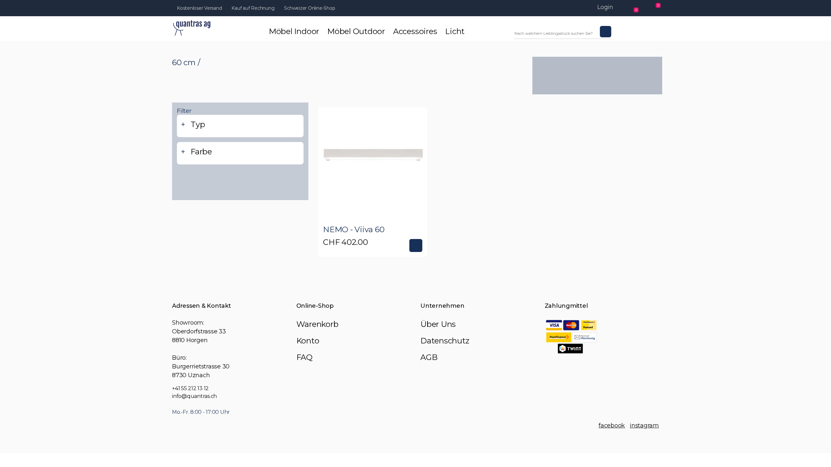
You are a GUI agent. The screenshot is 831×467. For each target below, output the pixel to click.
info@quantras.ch (194, 396)
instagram (644, 425)
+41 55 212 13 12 (190, 388)
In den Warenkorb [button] (415, 245)
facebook (612, 425)
